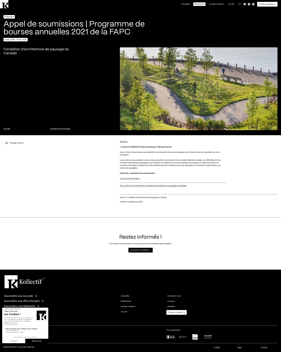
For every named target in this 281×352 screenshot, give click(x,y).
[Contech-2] (170, 337)
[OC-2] (195, 337)
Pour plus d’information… (130, 178)
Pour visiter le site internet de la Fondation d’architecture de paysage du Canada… (153, 186)
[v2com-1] (207, 337)
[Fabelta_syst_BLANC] (183, 337)
